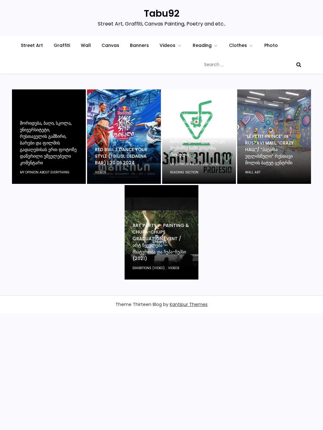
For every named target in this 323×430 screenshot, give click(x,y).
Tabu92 (161, 13)
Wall (86, 45)
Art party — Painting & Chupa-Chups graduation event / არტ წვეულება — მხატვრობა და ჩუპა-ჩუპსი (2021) (160, 242)
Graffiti (62, 45)
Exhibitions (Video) (148, 268)
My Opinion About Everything (44, 172)
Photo (271, 45)
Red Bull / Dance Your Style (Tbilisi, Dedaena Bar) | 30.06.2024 (121, 156)
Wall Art (253, 172)
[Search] (299, 64)
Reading (202, 45)
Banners (139, 45)
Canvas (110, 45)
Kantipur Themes (189, 304)
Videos (167, 45)
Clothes (238, 45)
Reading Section (184, 172)
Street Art (32, 45)
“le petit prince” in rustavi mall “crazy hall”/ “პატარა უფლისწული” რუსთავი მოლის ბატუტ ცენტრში (269, 149)
